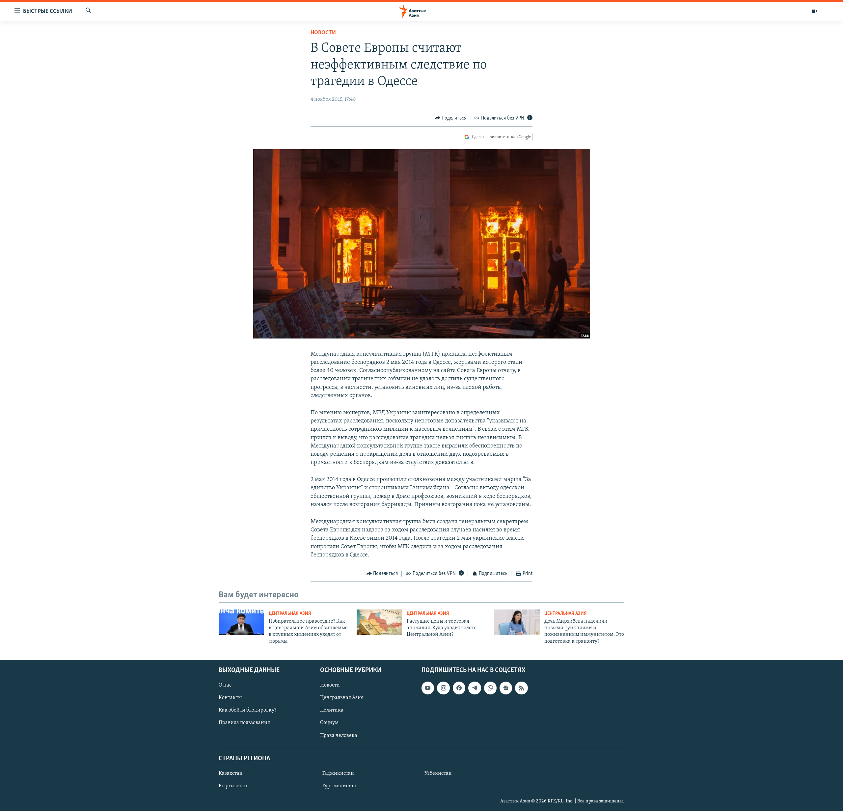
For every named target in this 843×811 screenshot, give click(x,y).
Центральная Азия (290, 613)
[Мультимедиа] (815, 11)
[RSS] (521, 688)
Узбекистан (438, 773)
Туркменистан (339, 786)
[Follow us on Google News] (506, 688)
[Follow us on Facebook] (459, 688)
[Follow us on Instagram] (443, 688)
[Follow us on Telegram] (474, 688)
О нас (225, 685)
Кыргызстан (233, 786)
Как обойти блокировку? (247, 710)
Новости (323, 33)
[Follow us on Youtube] (428, 688)
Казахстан (231, 773)
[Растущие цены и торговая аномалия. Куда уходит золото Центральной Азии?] (379, 622)
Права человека (338, 735)
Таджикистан (338, 773)
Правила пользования (244, 723)
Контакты (230, 697)
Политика (331, 710)
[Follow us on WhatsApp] (490, 688)
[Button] (451, 118)
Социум (329, 723)
